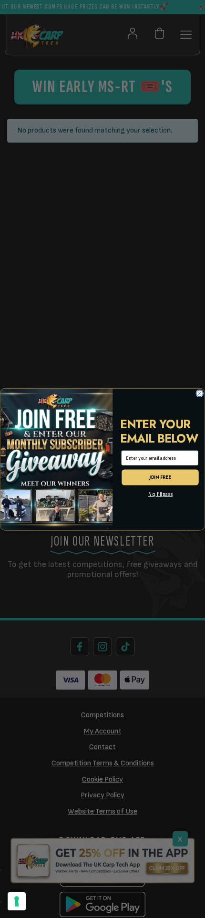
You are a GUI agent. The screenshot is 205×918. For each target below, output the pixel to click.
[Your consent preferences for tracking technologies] (17, 901)
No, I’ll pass (160, 494)
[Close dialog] (199, 393)
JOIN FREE (160, 477)
